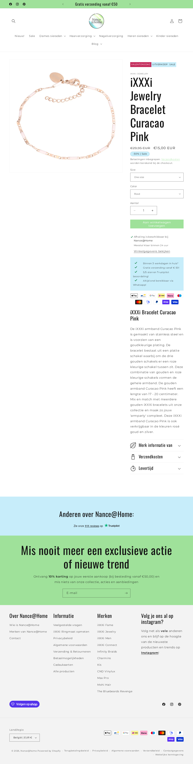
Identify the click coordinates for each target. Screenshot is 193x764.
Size (133, 169)
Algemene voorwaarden (70, 645)
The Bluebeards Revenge (114, 691)
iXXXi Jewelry (106, 631)
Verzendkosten (170, 159)
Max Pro (103, 678)
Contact (15, 638)
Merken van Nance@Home (28, 631)
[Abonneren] (126, 593)
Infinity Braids (107, 651)
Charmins (104, 658)
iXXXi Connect (107, 645)
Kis (99, 664)
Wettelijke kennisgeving (169, 754)
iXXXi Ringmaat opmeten (71, 631)
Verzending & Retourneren (72, 651)
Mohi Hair (104, 684)
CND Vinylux (106, 671)
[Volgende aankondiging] (130, 4)
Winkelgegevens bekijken (152, 251)
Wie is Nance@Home (24, 625)
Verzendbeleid (151, 750)
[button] (13, 21)
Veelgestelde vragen (67, 625)
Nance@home (29, 750)
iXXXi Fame (105, 625)
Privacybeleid (63, 638)
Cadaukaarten (63, 664)
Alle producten (63, 671)
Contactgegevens (173, 750)
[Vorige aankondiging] (63, 4)
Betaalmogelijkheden (68, 658)
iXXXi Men (104, 638)
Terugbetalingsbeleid (76, 750)
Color (133, 186)
